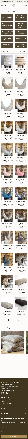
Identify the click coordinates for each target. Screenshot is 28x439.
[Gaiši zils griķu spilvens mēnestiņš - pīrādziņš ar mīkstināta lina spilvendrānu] (7, 127)
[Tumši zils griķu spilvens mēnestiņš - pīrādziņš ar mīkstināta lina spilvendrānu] (7, 259)
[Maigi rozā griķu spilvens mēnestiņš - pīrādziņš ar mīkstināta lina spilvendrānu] (7, 171)
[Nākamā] (23, 320)
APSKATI (3, 408)
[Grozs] (25, 5)
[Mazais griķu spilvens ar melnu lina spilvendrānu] (21, 303)
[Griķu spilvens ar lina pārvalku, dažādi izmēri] (21, 61)
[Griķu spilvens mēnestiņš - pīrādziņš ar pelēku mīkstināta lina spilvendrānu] (21, 149)
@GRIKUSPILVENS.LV (15, 328)
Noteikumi (4, 413)
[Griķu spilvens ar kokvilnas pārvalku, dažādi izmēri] (7, 61)
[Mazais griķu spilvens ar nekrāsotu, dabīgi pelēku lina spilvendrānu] (21, 281)
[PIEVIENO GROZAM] (3, 66)
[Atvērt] (1, 5)
